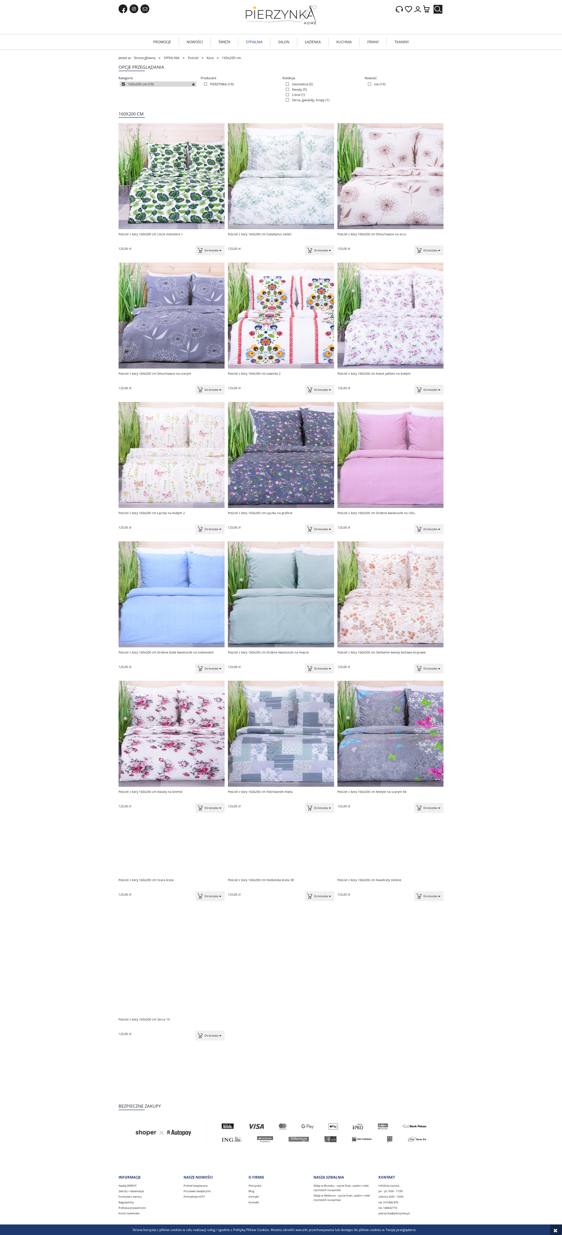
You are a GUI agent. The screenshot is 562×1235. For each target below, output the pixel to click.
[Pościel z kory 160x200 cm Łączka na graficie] (281, 455)
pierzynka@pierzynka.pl (394, 1213)
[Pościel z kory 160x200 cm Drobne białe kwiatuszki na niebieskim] (172, 594)
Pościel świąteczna (195, 1186)
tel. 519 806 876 (388, 1202)
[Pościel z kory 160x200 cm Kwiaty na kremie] (172, 734)
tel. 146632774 (387, 1208)
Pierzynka (255, 1186)
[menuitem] (162, 42)
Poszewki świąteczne (197, 1191)
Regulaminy (126, 1202)
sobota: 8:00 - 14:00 (390, 1197)
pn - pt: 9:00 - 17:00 (390, 1191)
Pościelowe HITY (194, 1197)
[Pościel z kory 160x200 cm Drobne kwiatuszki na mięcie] (281, 594)
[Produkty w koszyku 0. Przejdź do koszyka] (428, 9)
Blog (251, 1191)
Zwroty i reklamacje (131, 1191)
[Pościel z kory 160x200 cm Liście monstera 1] (172, 176)
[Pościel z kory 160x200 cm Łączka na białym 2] (172, 455)
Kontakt (254, 1197)
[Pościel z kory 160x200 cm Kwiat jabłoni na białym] (390, 316)
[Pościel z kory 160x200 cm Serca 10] (172, 987)
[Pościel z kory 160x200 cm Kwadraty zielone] (390, 847)
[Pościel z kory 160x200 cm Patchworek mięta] (281, 734)
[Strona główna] (281, 14)
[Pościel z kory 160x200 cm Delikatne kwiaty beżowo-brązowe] (390, 594)
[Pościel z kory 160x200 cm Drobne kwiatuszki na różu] (390, 455)
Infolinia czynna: (389, 1186)
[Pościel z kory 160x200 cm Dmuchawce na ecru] (390, 176)
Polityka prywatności (132, 1208)
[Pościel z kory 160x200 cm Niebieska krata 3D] (281, 847)
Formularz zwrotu (130, 1197)
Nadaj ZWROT (128, 1186)
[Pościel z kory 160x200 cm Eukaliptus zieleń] (281, 176)
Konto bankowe (129, 1213)
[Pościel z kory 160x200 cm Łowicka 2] (281, 316)
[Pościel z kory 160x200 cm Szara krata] (172, 847)
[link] (158, 84)
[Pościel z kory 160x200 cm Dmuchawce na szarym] (172, 316)
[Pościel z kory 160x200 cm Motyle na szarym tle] (390, 734)
